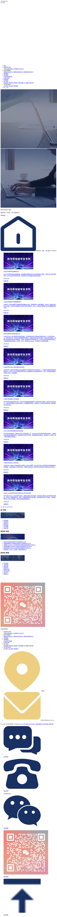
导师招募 (6, 79)
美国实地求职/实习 (29, 72)
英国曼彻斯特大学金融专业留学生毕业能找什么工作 (17, 543)
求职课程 (6, 73)
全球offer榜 (6, 78)
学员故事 (6, 76)
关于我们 (6, 86)
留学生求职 (7, 571)
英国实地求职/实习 (8, 72)
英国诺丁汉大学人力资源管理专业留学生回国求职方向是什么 (20, 545)
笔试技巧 (16, 82)
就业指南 (6, 82)
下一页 (10, 506)
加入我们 (11, 86)
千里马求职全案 (8, 69)
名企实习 (21, 69)
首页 (5, 65)
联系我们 (16, 86)
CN (1, 2)
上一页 (2, 506)
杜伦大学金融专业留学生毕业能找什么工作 (15, 541)
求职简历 (11, 82)
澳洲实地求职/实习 (18, 72)
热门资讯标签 (44, 724)
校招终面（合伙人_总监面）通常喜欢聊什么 (15, 549)
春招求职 (6, 567)
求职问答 (31, 82)
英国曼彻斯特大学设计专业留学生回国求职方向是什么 (18, 546)
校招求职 (6, 566)
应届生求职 (7, 569)
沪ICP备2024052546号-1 (29, 724)
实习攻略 (26, 82)
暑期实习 (6, 574)
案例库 (10, 76)
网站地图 (38, 724)
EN (4, 2)
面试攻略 (21, 82)
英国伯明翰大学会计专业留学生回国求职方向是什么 (17, 548)
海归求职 (6, 564)
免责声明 (51, 724)
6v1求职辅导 (15, 69)
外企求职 (6, 563)
